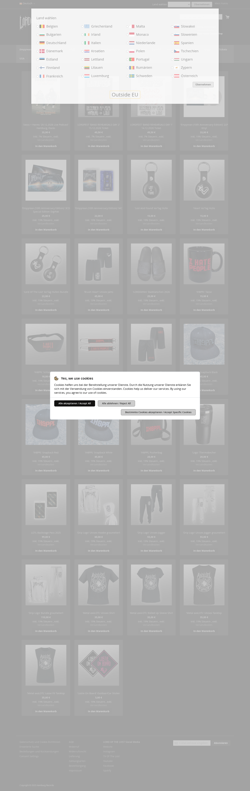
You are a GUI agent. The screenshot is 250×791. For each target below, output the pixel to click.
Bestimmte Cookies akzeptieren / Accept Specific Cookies (158, 412)
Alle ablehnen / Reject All (116, 403)
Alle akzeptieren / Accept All (75, 403)
